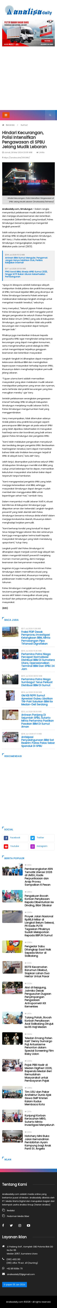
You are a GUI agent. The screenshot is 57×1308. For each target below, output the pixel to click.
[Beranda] (28, 10)
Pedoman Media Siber (18, 1216)
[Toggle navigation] (6, 115)
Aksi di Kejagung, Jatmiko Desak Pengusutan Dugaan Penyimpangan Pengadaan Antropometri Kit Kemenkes (38, 997)
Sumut (24, 125)
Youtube (14, 846)
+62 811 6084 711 (15, 1268)
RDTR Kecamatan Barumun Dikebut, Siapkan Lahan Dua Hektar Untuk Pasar (37, 971)
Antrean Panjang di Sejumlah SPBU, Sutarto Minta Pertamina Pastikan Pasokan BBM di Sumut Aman (37, 721)
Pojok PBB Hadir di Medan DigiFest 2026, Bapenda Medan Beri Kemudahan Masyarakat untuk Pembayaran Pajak (38, 1072)
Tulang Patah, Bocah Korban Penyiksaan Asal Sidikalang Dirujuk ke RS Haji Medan (39, 1022)
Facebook (15, 837)
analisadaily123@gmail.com (21, 1274)
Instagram (42, 846)
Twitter (40, 837)
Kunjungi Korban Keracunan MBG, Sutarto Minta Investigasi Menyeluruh (39, 1120)
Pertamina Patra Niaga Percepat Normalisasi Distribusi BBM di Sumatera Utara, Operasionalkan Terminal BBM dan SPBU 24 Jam (38, 661)
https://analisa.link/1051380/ (17, 157)
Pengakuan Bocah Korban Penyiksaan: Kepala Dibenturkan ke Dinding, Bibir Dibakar (39, 900)
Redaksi (11, 1210)
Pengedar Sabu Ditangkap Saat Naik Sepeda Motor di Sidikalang (38, 951)
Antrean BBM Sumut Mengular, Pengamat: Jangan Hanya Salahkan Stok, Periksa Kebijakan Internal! (26, 260)
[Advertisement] (28, 80)
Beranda (10, 125)
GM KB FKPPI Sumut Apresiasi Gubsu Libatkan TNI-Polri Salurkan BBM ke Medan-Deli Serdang (37, 700)
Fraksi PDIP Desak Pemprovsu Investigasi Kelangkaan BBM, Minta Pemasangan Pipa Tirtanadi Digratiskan (35, 638)
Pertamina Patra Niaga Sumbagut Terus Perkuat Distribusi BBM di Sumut (37, 682)
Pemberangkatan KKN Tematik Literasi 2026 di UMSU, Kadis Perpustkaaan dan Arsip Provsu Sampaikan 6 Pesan (39, 876)
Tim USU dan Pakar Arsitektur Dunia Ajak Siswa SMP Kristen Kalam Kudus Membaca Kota (38, 1098)
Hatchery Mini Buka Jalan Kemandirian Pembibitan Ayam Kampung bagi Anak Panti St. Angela (38, 1142)
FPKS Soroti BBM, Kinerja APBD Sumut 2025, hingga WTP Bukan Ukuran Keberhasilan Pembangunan (26, 274)
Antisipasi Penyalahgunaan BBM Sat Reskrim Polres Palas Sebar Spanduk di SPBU (38, 741)
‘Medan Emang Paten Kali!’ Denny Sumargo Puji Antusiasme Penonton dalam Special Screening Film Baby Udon (39, 1046)
